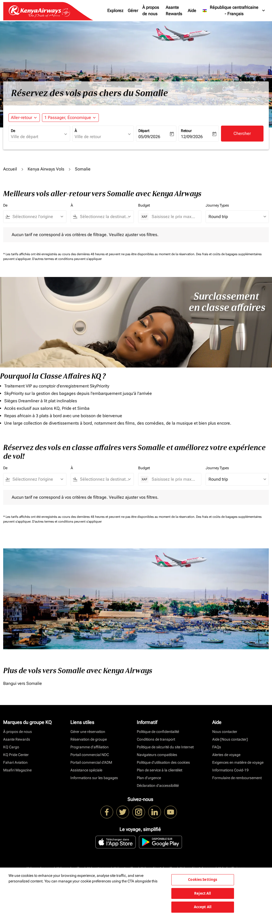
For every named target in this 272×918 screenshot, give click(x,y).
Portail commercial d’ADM (91, 762)
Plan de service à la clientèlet (159, 770)
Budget (144, 205)
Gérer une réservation (87, 731)
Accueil (10, 169)
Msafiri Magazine (17, 770)
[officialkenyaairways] (138, 812)
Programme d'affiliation (89, 747)
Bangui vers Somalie (22, 683)
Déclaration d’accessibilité (158, 785)
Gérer (133, 10)
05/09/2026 (149, 136)
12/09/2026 (192, 136)
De (13, 131)
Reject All (202, 893)
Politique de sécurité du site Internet (165, 747)
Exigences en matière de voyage (238, 762)
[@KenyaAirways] (122, 812)
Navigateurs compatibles (157, 755)
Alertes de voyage (226, 755)
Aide (192, 10)
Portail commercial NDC (89, 755)
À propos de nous (150, 10)
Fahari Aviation (15, 762)
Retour (186, 131)
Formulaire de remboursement (237, 778)
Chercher (242, 133)
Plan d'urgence (149, 778)
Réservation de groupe (88, 739)
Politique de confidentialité (158, 731)
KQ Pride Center (16, 755)
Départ (143, 131)
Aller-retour (21, 117)
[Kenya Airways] (106, 812)
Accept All (202, 906)
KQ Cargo (11, 747)
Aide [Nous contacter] (230, 739)
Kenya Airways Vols (46, 169)
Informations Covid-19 (230, 770)
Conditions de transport (156, 739)
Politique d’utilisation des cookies (163, 762)
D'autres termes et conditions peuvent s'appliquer (67, 259)
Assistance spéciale (86, 770)
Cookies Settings (202, 879)
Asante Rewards (174, 10)
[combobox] (36, 137)
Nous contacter (224, 731)
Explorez (115, 10)
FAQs (216, 747)
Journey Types (217, 205)
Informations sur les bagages (94, 778)
